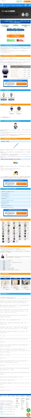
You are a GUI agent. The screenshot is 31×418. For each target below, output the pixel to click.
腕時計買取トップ (2, 5)
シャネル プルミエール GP (13, 72)
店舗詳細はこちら (8, 289)
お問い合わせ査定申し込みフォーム (28, 399)
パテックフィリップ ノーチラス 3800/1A (14, 76)
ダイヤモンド (22, 409)
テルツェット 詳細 (4, 99)
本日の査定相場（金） (22, 399)
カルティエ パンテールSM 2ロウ (14, 74)
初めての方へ (8, 5)
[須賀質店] (3, 2)
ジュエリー (22, 406)
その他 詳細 (11, 99)
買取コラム (27, 404)
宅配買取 (17, 401)
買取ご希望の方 (17, 398)
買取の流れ (13, 5)
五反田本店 (5, 278)
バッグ (22, 407)
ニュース (27, 401)
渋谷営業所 (15, 278)
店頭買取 (17, 400)
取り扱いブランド (18, 405)
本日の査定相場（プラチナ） (22, 401)
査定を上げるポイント (18, 404)
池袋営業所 (25, 278)
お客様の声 (27, 407)
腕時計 (22, 404)
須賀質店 (3, 398)
